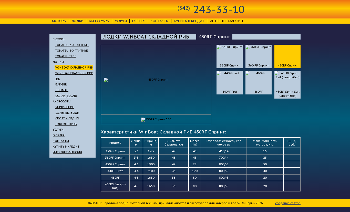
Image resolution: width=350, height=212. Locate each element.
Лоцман (61, 90)
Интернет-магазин (67, 152)
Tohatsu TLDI (65, 56)
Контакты (160, 21)
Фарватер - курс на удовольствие (75, 9)
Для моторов (66, 124)
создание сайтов (288, 203)
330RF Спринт (230, 65)
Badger (61, 84)
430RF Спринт (287, 65)
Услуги (121, 21)
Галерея (138, 21)
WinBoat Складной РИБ (73, 67)
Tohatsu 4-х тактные (72, 50)
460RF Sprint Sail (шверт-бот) (288, 94)
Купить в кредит (189, 21)
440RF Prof (229, 91)
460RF (258, 91)
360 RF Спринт (258, 65)
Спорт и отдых (67, 118)
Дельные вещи (67, 112)
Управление (64, 107)
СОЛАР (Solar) (66, 96)
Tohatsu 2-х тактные (72, 45)
